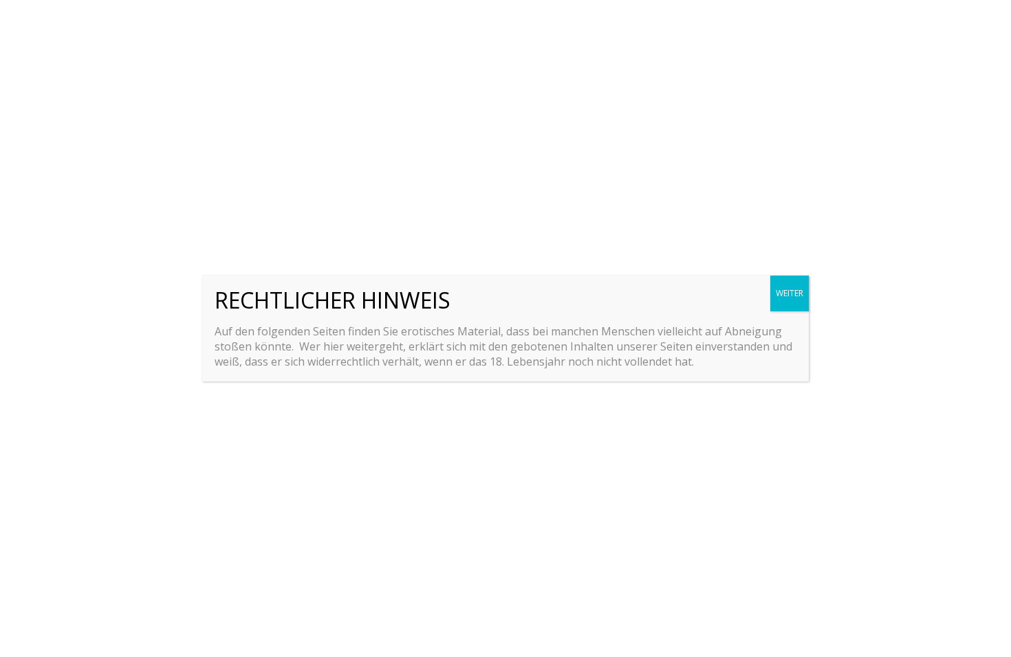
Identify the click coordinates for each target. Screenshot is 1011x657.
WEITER (789, 293)
